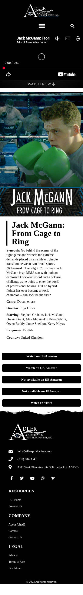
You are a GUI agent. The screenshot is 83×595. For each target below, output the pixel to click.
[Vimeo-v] (53, 478)
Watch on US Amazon (41, 356)
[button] (42, 25)
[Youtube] (32, 478)
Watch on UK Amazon (41, 368)
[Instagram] (43, 478)
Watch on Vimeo (41, 402)
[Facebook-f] (11, 478)
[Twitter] (22, 478)
